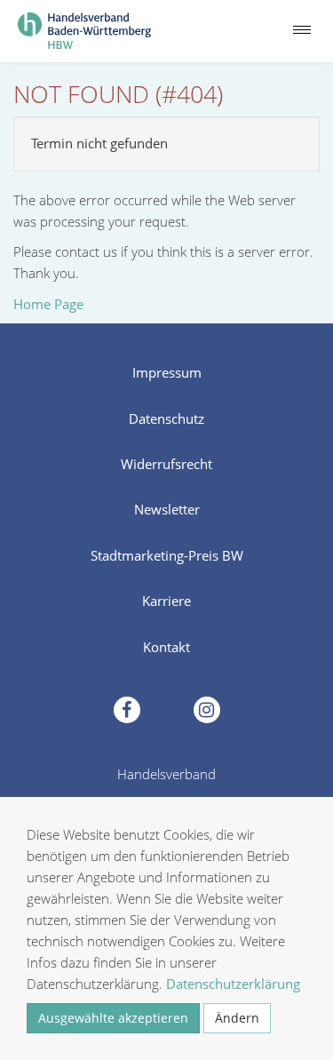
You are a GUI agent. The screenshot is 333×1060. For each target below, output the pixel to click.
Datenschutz (166, 418)
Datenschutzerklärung (233, 983)
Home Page (48, 304)
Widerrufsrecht (166, 464)
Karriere (166, 601)
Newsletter (167, 509)
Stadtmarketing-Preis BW (167, 555)
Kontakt (166, 647)
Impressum (167, 372)
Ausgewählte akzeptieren (113, 1017)
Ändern (237, 1017)
